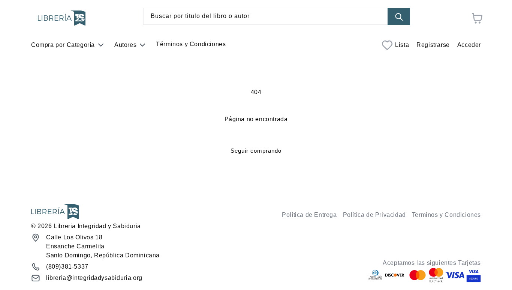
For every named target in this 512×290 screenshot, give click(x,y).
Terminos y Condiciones (446, 215)
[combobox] (276, 16)
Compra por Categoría (63, 45)
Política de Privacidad (374, 215)
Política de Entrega (309, 215)
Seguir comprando (256, 150)
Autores (125, 45)
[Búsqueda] (399, 17)
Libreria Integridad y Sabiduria (97, 226)
